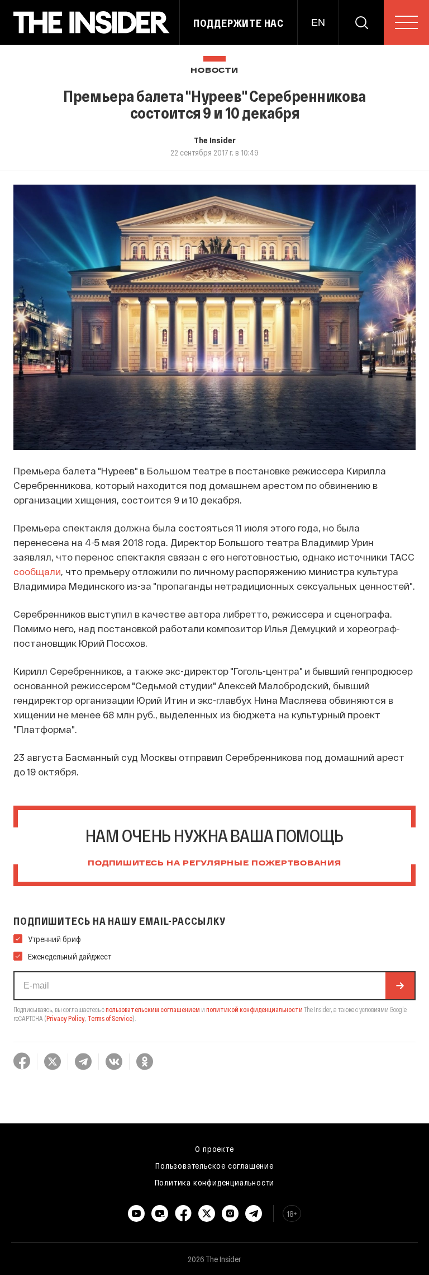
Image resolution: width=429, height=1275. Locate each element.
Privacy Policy (65, 1018)
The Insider (215, 140)
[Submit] (399, 985)
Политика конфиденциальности (215, 1182)
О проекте (214, 1149)
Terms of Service (110, 1018)
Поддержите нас (238, 23)
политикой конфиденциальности (254, 1009)
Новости (214, 71)
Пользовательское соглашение (214, 1165)
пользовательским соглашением (153, 1009)
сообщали (37, 571)
